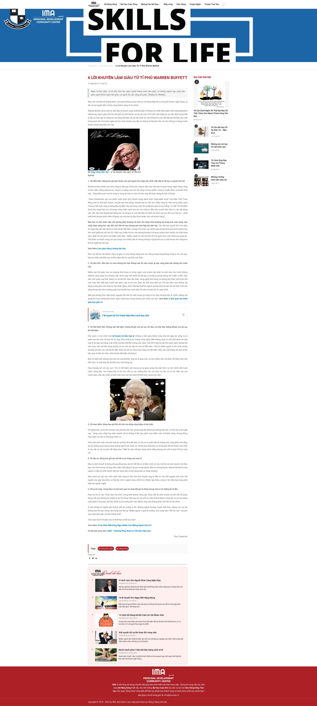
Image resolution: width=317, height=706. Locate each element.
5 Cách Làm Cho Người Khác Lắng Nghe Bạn (140, 580)
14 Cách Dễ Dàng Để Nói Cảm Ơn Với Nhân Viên (141, 615)
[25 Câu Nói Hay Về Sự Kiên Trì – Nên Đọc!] (201, 131)
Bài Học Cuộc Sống (128, 4)
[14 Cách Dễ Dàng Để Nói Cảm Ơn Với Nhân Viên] (107, 620)
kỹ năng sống (122, 548)
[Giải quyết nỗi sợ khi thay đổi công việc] (107, 637)
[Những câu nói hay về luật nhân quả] (201, 148)
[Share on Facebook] (89, 558)
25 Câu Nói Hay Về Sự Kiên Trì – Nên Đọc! (219, 130)
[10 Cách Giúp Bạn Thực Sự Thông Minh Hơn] (201, 164)
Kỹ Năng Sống (110, 4)
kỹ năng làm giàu (106, 548)
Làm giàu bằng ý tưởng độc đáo (112, 248)
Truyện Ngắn (195, 4)
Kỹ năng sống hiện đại (98, 172)
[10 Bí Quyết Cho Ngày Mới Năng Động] (107, 602)
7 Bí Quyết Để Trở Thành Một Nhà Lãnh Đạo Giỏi (125, 315)
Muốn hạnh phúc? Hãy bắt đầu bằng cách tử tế (141, 650)
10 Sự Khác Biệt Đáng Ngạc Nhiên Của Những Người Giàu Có (124, 525)
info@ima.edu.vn (171, 695)
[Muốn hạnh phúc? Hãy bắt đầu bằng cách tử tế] (106, 654)
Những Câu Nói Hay (149, 4)
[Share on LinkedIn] (96, 558)
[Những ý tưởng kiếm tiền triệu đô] (201, 181)
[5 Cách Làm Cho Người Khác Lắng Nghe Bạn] (107, 585)
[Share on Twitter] (93, 558)
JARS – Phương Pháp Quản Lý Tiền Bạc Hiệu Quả (129, 531)
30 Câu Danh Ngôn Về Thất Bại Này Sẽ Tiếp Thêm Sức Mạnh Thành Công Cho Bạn (211, 113)
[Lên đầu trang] (311, 700)
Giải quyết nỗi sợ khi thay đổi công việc (138, 632)
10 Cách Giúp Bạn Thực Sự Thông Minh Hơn (219, 163)
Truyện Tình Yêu (212, 4)
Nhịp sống (168, 4)
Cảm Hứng (181, 4)
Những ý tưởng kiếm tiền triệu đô (219, 178)
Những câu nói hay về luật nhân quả (219, 145)
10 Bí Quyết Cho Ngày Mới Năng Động (137, 597)
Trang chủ (92, 66)
